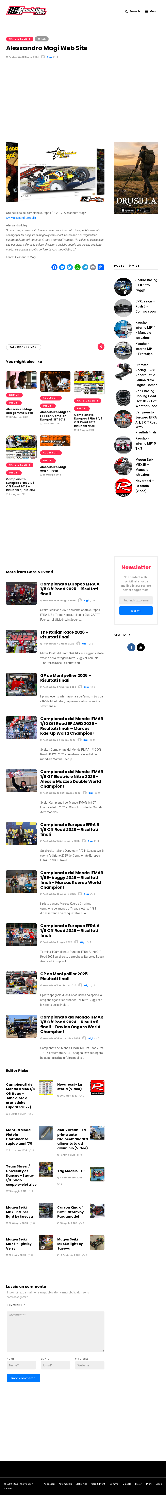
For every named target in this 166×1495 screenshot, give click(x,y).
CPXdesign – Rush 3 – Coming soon (145, 306)
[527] (55, 390)
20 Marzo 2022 (68, 1095)
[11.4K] (21, 945)
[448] (89, 393)
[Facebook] (131, 647)
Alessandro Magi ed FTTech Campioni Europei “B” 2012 (55, 415)
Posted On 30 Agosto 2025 (59, 894)
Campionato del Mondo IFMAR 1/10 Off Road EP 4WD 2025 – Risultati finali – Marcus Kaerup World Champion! (71, 726)
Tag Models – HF (71, 1171)
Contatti (8, 1488)
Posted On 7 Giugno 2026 (58, 643)
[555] (21, 387)
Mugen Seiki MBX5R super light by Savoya (19, 1212)
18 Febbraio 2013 (18, 417)
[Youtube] (141, 647)
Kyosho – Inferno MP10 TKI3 (145, 443)
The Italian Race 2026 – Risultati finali (64, 634)
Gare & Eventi (19, 39)
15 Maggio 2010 (17, 1191)
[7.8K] (21, 791)
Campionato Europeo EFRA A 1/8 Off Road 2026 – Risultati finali (70, 589)
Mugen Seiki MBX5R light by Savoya (70, 1244)
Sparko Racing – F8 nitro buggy (146, 285)
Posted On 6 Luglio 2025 (57, 942)
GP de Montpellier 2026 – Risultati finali (65, 678)
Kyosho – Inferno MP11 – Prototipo (145, 349)
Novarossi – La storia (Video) (69, 1086)
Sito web (82, 1359)
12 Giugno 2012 (51, 423)
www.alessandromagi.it (21, 217)
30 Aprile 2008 (68, 1223)
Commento (16, 1305)
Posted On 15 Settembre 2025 (61, 841)
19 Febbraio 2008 (69, 1255)
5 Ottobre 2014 (17, 1150)
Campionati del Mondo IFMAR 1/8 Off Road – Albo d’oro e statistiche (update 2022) (20, 1095)
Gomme (14, 395)
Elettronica (81, 1484)
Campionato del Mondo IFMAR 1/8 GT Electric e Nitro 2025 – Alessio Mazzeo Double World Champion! (71, 779)
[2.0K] (21, 892)
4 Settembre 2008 (70, 1177)
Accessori (51, 398)
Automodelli (65, 1484)
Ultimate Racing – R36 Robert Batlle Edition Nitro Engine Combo (146, 375)
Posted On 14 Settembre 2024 (61, 1038)
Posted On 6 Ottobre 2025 (58, 740)
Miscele (126, 1484)
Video (159, 1484)
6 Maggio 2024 (17, 1113)
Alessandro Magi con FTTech (53, 469)
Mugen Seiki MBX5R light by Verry (19, 1244)
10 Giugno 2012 (85, 430)
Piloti (14, 402)
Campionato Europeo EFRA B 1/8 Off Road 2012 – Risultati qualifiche (20, 484)
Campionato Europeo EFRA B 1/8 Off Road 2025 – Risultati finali (69, 829)
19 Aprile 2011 (67, 1154)
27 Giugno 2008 (18, 1223)
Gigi (49, 57)
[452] (21, 457)
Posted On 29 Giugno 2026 (59, 600)
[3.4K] (21, 695)
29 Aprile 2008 (17, 1255)
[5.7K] (21, 1036)
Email (45, 1359)
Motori (138, 1484)
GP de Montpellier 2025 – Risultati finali (65, 976)
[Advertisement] (83, 103)
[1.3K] (21, 993)
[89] (21, 603)
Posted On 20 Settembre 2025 (61, 793)
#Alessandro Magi (24, 347)
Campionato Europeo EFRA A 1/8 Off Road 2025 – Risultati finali (70, 930)
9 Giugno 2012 (17, 494)
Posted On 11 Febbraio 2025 (59, 985)
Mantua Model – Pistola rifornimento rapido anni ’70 (20, 1137)
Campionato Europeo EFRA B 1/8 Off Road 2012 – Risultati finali (88, 420)
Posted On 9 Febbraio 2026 (59, 687)
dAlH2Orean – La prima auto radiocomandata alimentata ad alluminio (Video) (72, 1139)
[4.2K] (21, 738)
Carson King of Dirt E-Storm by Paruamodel (70, 1212)
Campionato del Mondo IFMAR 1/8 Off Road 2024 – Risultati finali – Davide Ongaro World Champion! (71, 1024)
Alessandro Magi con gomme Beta (19, 411)
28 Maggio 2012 (51, 474)
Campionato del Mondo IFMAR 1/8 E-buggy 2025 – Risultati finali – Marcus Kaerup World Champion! (71, 880)
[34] (21, 651)
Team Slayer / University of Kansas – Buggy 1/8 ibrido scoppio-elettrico (21, 1175)
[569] (55, 445)
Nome (11, 1359)
